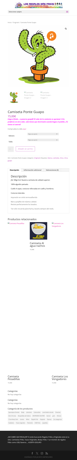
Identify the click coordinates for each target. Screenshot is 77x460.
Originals (16, 22)
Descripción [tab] (14, 170)
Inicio (9, 22)
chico (66, 158)
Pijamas (49, 419)
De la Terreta (12, 416)
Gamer (49, 416)
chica (61, 158)
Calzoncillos (37, 412)
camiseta (56, 158)
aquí (24, 129)
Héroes (59, 416)
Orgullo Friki (34, 419)
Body (22, 412)
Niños (27, 419)
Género (11, 136)
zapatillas (45, 423)
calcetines (29, 412)
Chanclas (57, 412)
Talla (11, 142)
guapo (10, 161)
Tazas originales (20, 423)
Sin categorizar (57, 419)
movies (22, 419)
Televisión (30, 423)
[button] (66, 29)
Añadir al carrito (25, 148)
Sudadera (11, 423)
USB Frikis (37, 423)
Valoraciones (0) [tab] (52, 170)
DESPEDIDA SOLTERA (39, 416)
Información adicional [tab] (32, 170)
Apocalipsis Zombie (14, 412)
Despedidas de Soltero (24, 416)
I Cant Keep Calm (13, 419)
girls (54, 416)
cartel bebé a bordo (47, 412)
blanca (50, 158)
